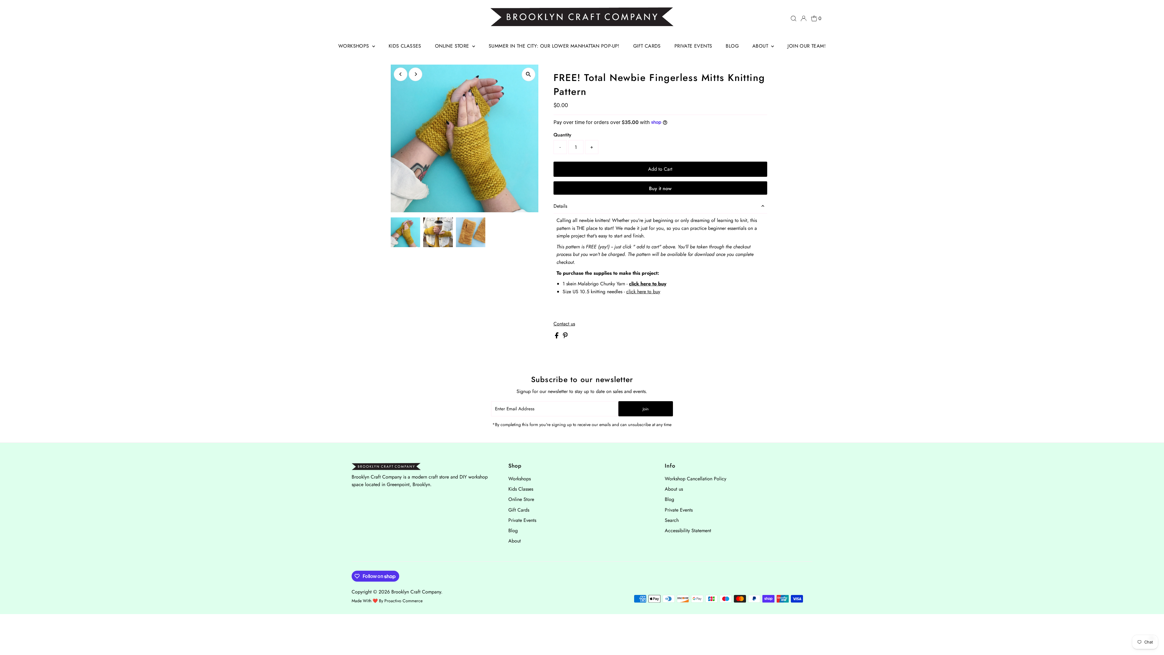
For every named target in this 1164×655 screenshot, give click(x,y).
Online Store (453, 45)
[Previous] (400, 74)
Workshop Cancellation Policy (695, 478)
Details (560, 206)
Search (672, 520)
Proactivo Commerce (403, 601)
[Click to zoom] (528, 74)
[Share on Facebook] (557, 336)
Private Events (693, 45)
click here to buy (647, 283)
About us (674, 488)
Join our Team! (807, 45)
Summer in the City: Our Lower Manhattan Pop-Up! (554, 45)
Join (646, 409)
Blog (732, 45)
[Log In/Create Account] (803, 18)
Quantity (562, 134)
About (761, 45)
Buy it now (660, 188)
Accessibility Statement (688, 530)
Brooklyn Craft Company (416, 591)
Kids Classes (405, 45)
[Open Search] (793, 18)
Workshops (354, 45)
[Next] (415, 74)
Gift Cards (647, 45)
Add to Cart (660, 169)
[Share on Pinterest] (565, 336)
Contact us (564, 323)
